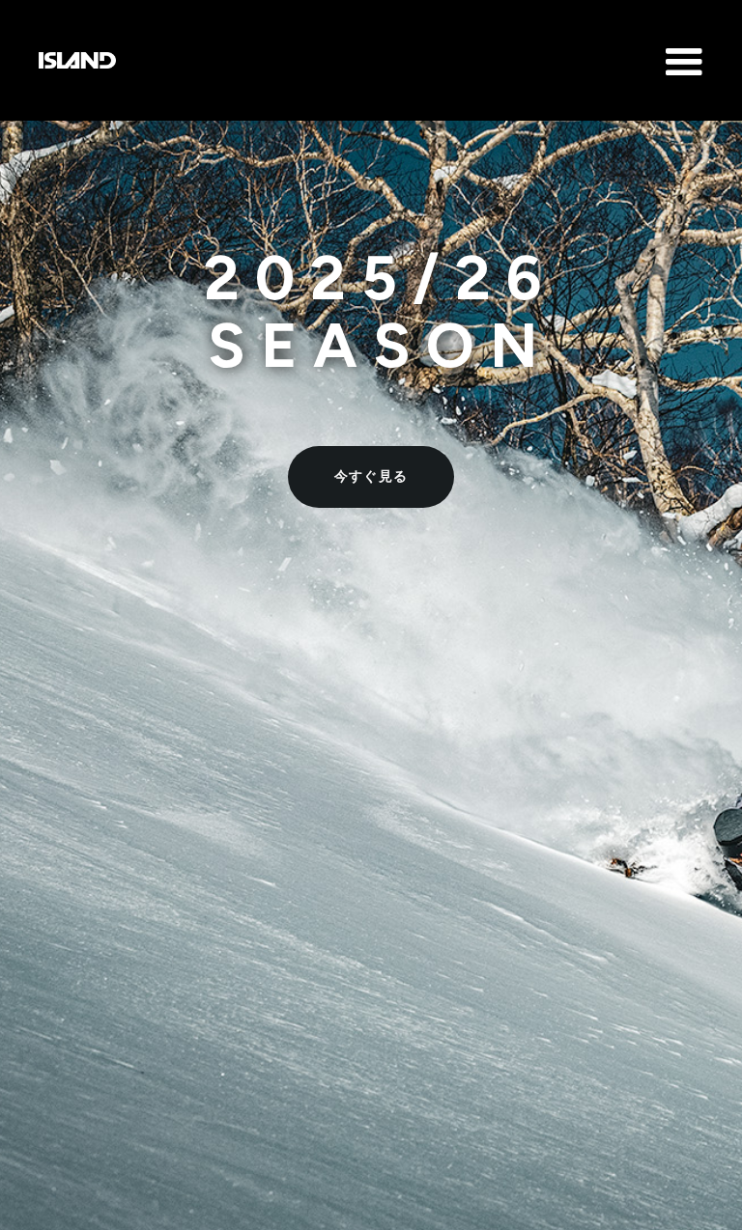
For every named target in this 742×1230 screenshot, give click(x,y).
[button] (371, 50)
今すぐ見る (371, 476)
